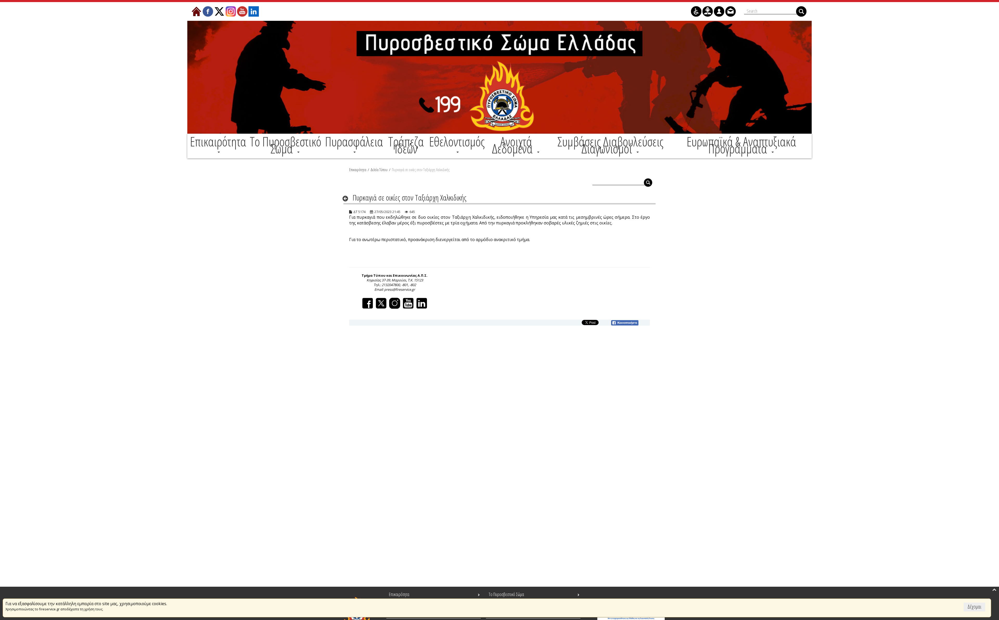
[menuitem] (218, 145)
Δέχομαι (974, 606)
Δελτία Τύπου (379, 169)
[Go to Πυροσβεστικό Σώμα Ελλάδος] (499, 77)
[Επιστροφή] (347, 198)
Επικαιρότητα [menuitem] (399, 594)
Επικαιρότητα (357, 169)
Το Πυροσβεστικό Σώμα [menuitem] (506, 594)
